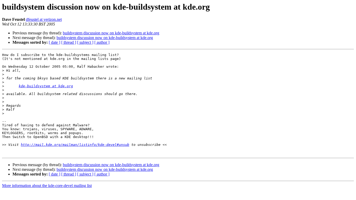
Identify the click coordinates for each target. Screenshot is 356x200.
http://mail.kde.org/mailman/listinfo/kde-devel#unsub (75, 145)
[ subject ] (85, 42)
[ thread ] (68, 42)
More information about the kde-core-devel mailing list (47, 185)
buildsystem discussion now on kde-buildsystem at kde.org (111, 33)
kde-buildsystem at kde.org (46, 86)
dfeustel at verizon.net (44, 19)
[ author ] (101, 42)
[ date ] (54, 42)
